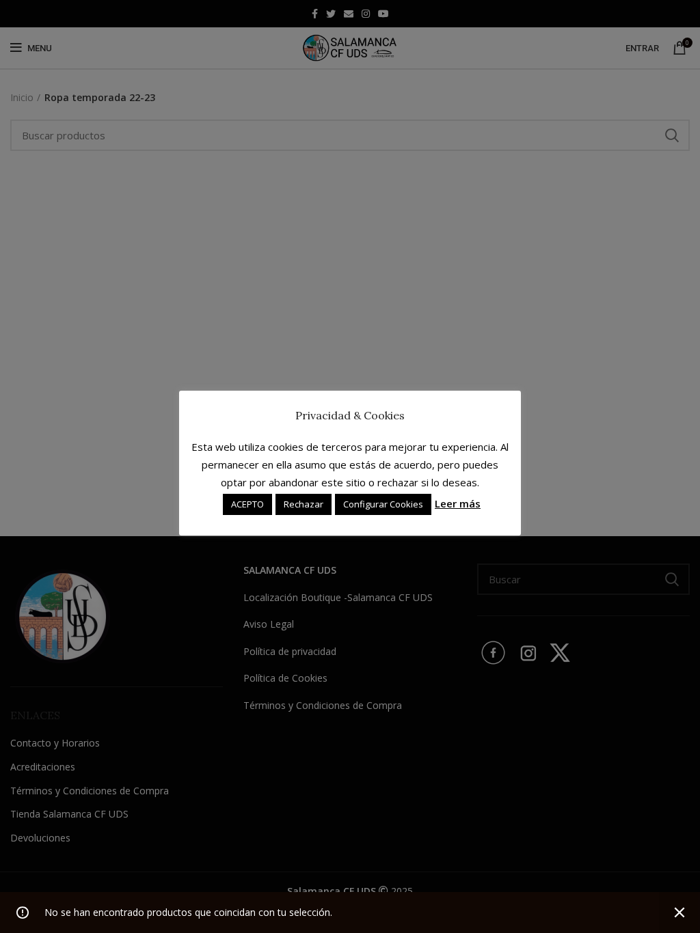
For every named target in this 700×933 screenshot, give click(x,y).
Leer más (458, 503)
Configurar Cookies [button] (383, 504)
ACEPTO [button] (247, 504)
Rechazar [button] (303, 504)
